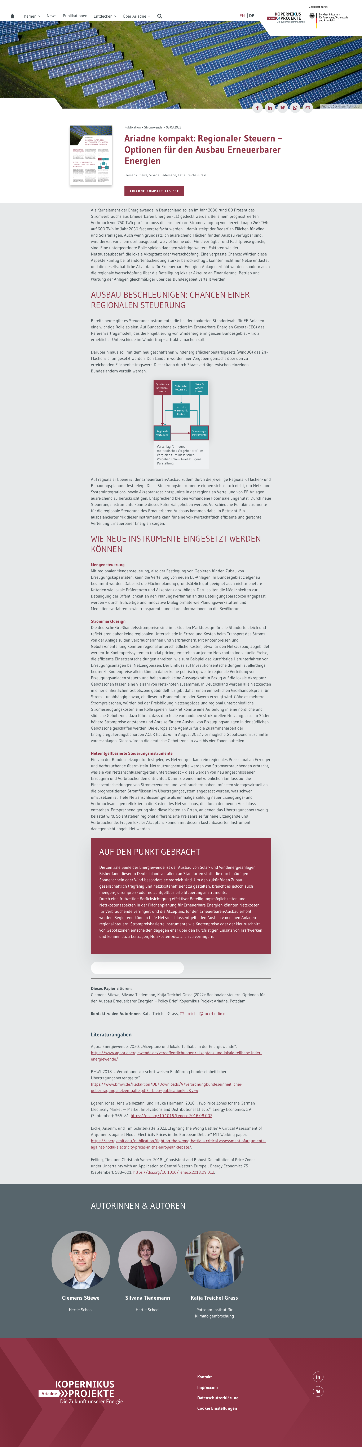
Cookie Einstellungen (217, 1408)
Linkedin (318, 1377)
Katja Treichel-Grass (192, 175)
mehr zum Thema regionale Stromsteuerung (137, 967)
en (242, 15)
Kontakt (204, 1376)
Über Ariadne (134, 16)
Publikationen (75, 15)
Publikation (132, 127)
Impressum (207, 1387)
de (251, 15)
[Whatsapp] (295, 107)
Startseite (12, 15)
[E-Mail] (308, 107)
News (52, 15)
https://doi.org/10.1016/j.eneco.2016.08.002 (171, 1115)
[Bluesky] (282, 107)
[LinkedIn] (270, 107)
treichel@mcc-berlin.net (207, 1013)
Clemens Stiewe (135, 175)
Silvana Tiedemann (162, 175)
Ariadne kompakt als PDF (154, 191)
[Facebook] (257, 107)
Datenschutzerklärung (218, 1397)
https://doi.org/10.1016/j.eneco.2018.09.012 (173, 1172)
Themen (29, 16)
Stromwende (153, 127)
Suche (159, 15)
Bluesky (318, 1391)
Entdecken (103, 16)
